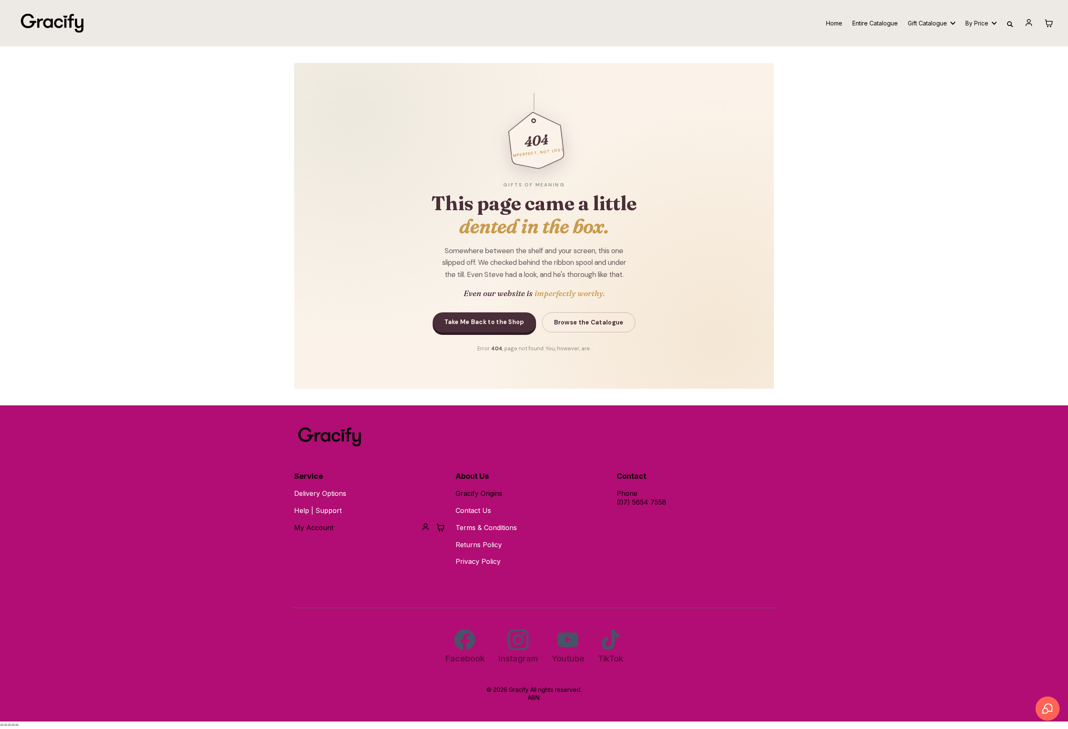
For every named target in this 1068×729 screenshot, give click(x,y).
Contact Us (473, 510)
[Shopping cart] (1049, 23)
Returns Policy (479, 544)
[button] (1029, 23)
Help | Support (318, 510)
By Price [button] (977, 23)
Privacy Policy (478, 561)
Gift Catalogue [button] (928, 23)
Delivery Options (320, 493)
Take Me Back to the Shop (484, 322)
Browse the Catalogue (589, 322)
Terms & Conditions (486, 527)
